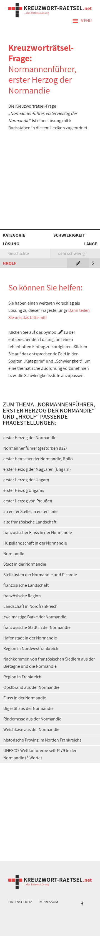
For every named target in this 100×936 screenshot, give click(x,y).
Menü (82, 21)
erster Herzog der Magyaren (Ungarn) (37, 469)
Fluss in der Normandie (24, 698)
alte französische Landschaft (29, 522)
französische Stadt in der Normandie (37, 627)
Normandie (13, 553)
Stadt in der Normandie (24, 564)
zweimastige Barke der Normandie (34, 617)
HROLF (9, 263)
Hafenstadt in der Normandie (30, 638)
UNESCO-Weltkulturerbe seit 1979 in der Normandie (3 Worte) (39, 754)
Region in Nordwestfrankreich (30, 648)
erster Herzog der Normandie (29, 438)
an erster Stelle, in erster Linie (30, 511)
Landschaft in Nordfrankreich (30, 606)
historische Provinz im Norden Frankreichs (42, 740)
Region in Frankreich (22, 677)
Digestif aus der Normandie (28, 708)
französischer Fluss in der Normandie (37, 532)
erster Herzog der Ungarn (26, 480)
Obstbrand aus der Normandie (31, 687)
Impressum (48, 901)
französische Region (22, 596)
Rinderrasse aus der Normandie (32, 719)
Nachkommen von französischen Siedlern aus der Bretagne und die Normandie (49, 662)
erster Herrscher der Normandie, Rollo (38, 459)
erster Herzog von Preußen (27, 501)
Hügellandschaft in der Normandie (35, 543)
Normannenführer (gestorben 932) (35, 448)
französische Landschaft (26, 585)
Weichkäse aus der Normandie (31, 729)
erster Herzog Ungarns (23, 490)
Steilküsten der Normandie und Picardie (40, 575)
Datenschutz (20, 901)
